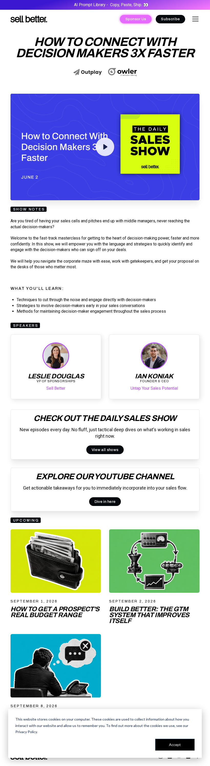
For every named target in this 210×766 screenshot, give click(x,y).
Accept (175, 744)
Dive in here (105, 502)
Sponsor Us (135, 19)
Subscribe (170, 19)
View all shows (105, 450)
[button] (194, 19)
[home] (28, 19)
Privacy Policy (26, 732)
